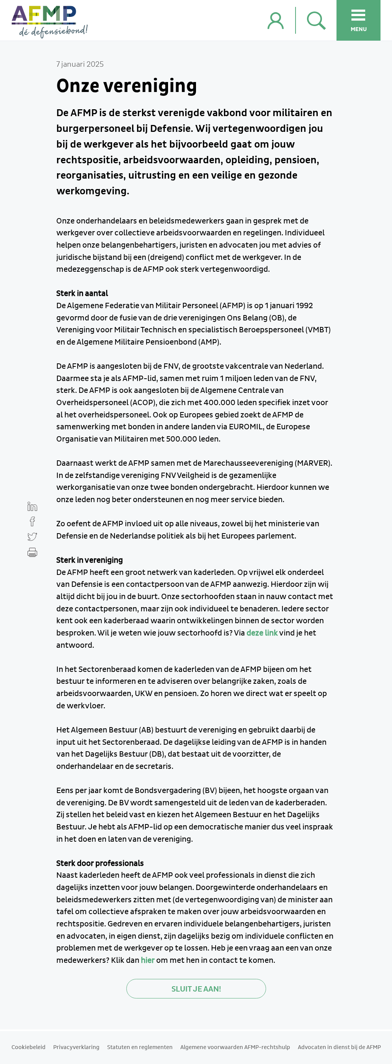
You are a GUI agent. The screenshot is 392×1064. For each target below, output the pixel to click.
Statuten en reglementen (140, 1047)
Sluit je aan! (196, 989)
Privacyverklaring (76, 1047)
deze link (262, 633)
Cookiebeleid (28, 1047)
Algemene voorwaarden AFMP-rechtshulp (235, 1047)
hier (148, 960)
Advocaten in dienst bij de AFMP (339, 1047)
